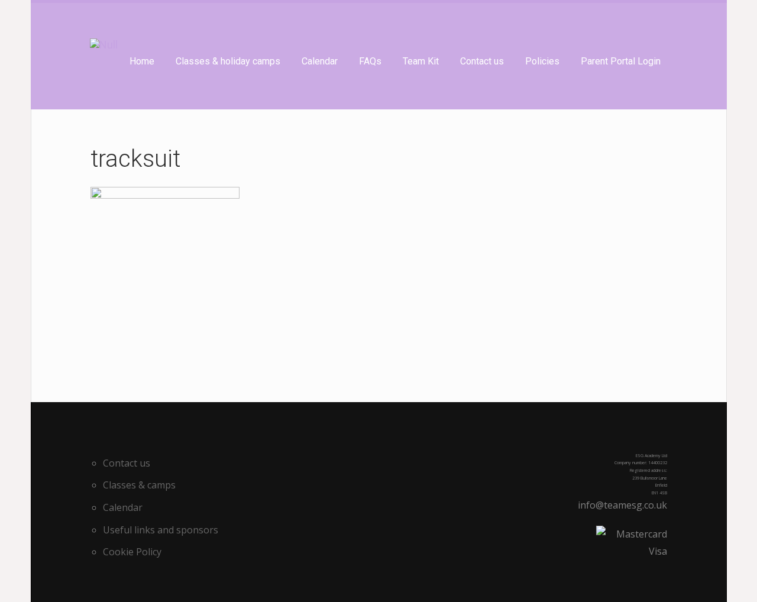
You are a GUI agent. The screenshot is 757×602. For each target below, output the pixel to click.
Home (142, 61)
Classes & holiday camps (228, 61)
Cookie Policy (132, 551)
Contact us (482, 61)
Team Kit (421, 61)
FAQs (370, 61)
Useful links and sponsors (160, 529)
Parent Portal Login (621, 61)
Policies (542, 61)
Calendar (320, 61)
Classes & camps (139, 484)
